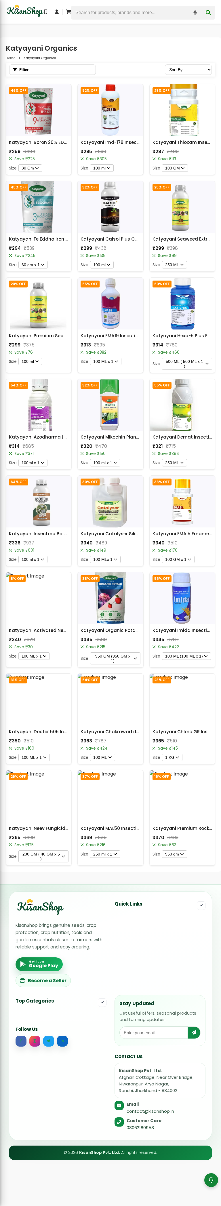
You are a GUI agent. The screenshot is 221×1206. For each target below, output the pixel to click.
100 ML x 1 (103, 361)
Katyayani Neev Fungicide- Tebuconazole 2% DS (63, 828)
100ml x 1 (30, 462)
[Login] (57, 11)
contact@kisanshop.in (150, 1111)
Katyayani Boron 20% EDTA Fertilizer (49, 142)
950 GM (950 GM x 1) (112, 658)
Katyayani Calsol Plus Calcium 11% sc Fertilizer (133, 239)
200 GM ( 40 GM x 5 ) (41, 856)
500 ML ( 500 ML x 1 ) (184, 363)
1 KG (169, 757)
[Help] (211, 1180)
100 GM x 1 (175, 559)
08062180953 (140, 1128)
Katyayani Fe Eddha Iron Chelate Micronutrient (62, 239)
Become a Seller (47, 980)
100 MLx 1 (103, 559)
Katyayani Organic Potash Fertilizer (121, 630)
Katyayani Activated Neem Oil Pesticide (54, 630)
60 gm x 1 (31, 264)
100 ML (100, 757)
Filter (23, 70)
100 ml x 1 (102, 462)
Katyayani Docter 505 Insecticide (47, 732)
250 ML (172, 264)
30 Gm (28, 168)
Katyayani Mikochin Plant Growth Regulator (130, 437)
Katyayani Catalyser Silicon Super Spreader (130, 534)
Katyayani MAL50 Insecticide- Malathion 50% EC (135, 828)
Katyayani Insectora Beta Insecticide (51, 534)
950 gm (172, 854)
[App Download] (45, 11)
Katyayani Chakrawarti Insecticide (120, 732)
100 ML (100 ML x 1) (184, 656)
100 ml (99, 168)
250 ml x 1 (102, 854)
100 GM (172, 168)
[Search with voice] (195, 13)
